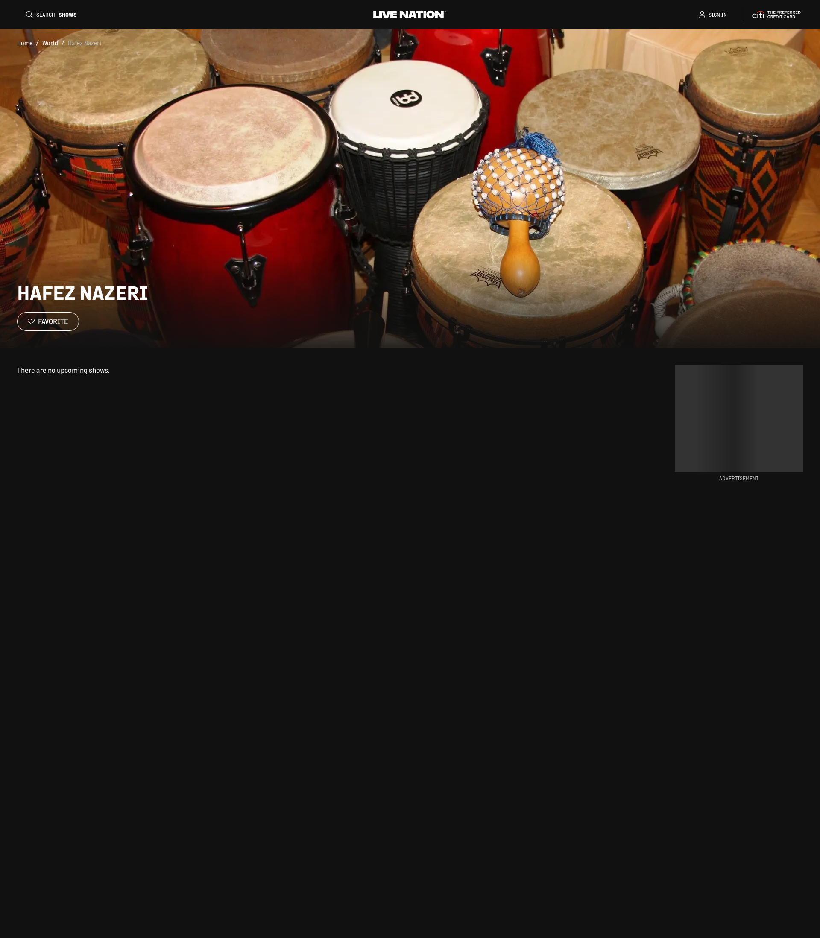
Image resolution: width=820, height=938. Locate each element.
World (50, 43)
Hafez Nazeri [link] (84, 43)
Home (24, 43)
